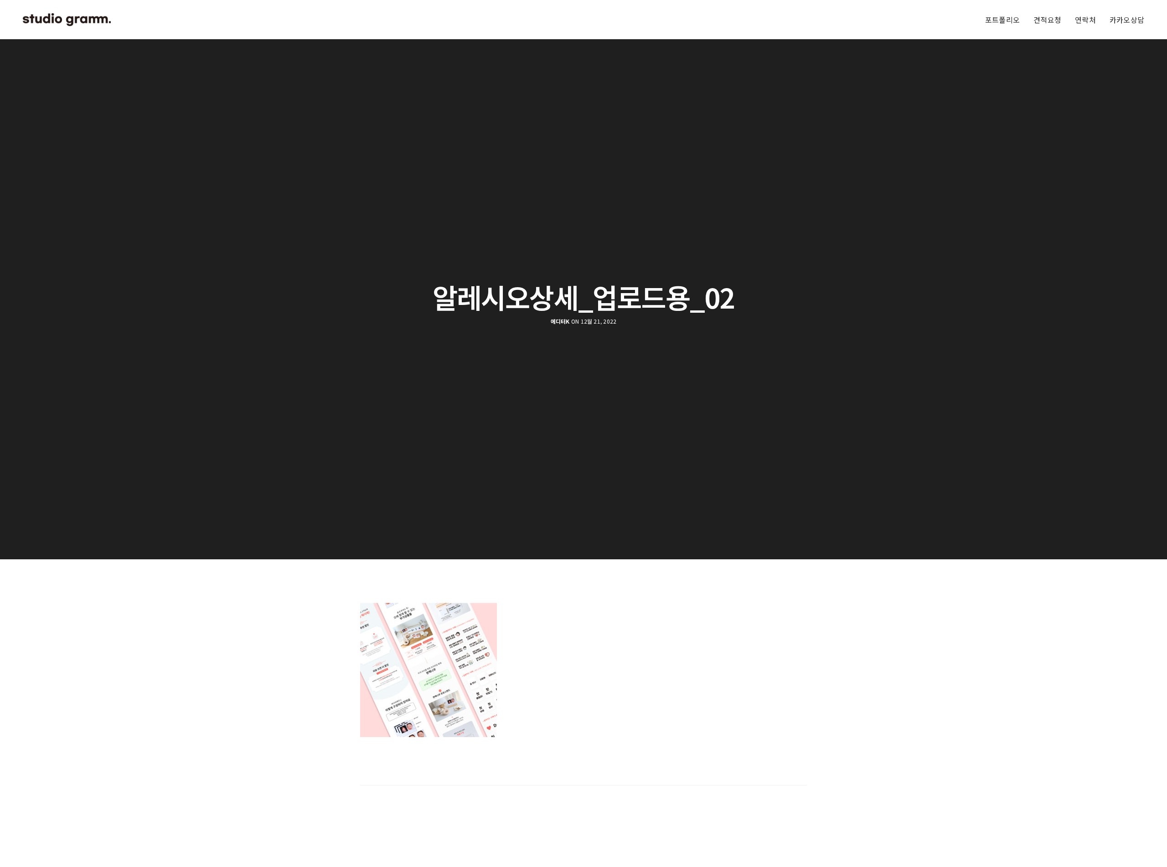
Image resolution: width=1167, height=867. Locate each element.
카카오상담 (1127, 19)
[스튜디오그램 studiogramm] (67, 19)
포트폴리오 (1002, 19)
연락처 (1085, 19)
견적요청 (1047, 19)
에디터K (560, 321)
